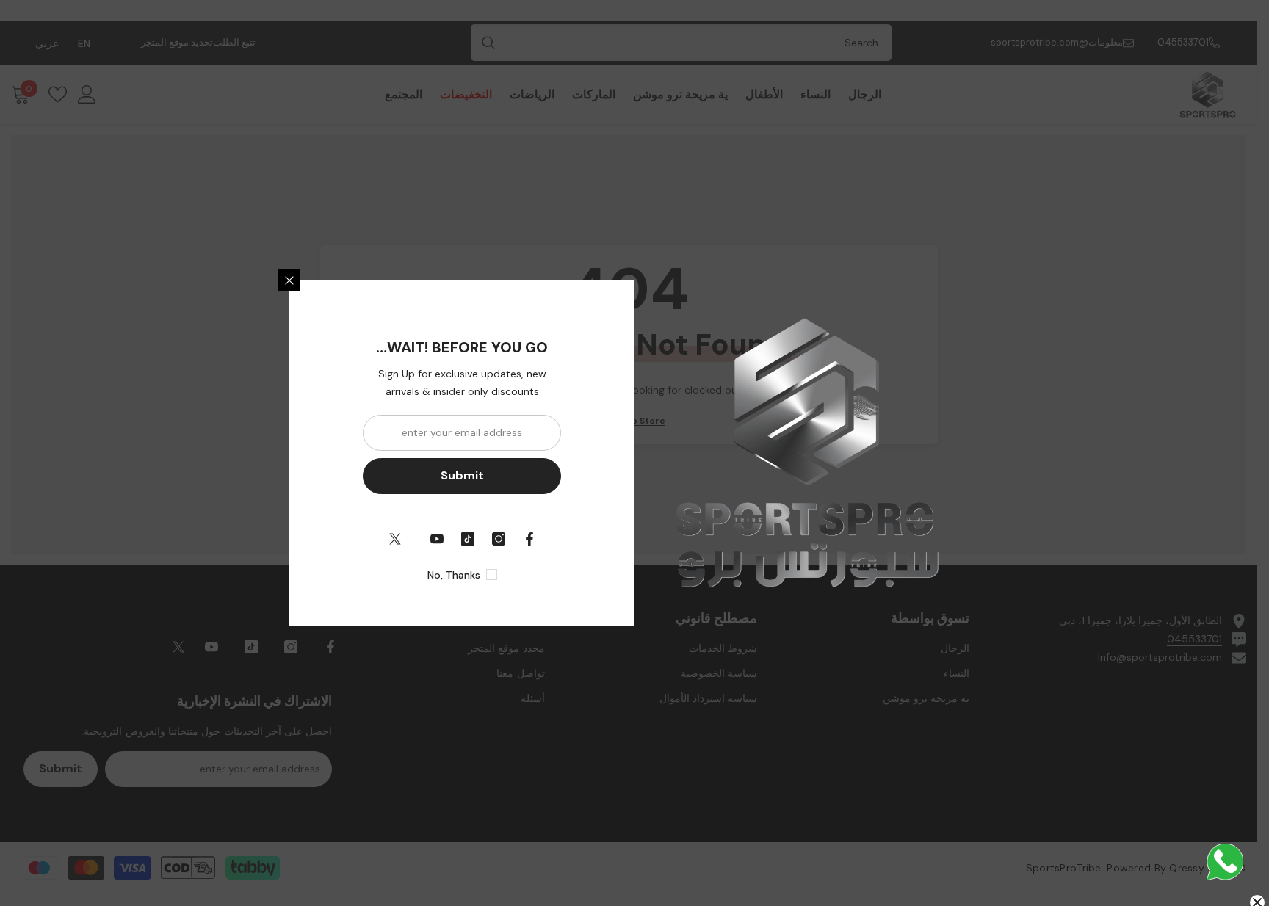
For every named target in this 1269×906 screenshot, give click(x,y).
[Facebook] (529, 538)
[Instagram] (498, 538)
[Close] (289, 280)
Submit (462, 475)
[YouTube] (437, 538)
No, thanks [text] (453, 574)
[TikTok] (467, 538)
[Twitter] (395, 538)
